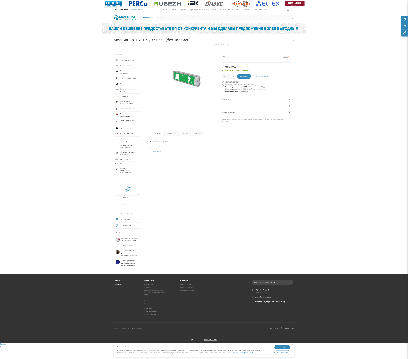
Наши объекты (149, 304)
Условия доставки (186, 287)
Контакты (147, 301)
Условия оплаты (186, 284)
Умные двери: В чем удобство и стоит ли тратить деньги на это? (129, 253)
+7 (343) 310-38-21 (121, 10)
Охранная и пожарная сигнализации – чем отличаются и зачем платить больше (129, 241)
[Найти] (291, 17)
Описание (157, 133)
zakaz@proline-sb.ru (263, 297)
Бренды (117, 284)
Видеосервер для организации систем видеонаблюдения (128, 263)
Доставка (198, 133)
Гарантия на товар (187, 290)
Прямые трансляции (151, 314)
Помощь (184, 280)
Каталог (117, 280)
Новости (147, 287)
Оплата (185, 133)
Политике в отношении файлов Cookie (240, 353)
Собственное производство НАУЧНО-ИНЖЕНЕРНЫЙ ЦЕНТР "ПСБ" (156, 293)
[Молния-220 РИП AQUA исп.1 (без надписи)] (186, 78)
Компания (149, 280)
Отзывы (147, 298)
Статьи (117, 233)
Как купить (171, 133)
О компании (148, 284)
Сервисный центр (150, 311)
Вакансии (148, 308)
